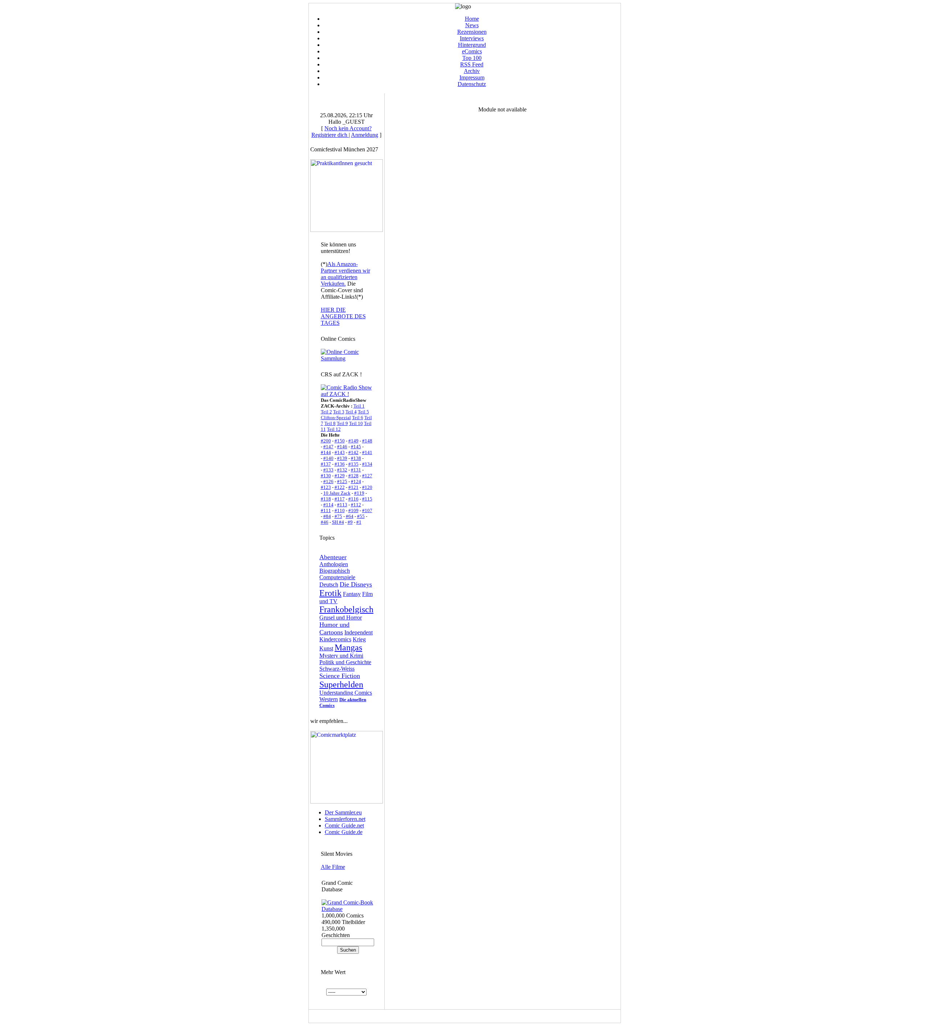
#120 (367, 487)
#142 (353, 452)
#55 (361, 516)
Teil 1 (359, 406)
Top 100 (472, 58)
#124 (356, 481)
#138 (356, 458)
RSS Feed (471, 64)
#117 (340, 499)
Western (328, 699)
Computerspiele (337, 577)
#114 (328, 504)
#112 (356, 504)
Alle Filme (333, 867)
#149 (353, 440)
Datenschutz (472, 84)
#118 (326, 499)
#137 (326, 464)
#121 (353, 487)
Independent (358, 632)
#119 (359, 493)
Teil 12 (334, 429)
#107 (367, 510)
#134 (367, 464)
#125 (342, 481)
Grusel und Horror (340, 617)
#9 (350, 522)
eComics (472, 51)
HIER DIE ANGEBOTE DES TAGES (343, 316)
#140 (328, 458)
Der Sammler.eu (343, 812)
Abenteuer (333, 557)
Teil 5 (363, 411)
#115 (367, 499)
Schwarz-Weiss (337, 669)
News (472, 25)
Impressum (471, 77)
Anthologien (333, 564)
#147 (328, 446)
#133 (328, 470)
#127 (367, 475)
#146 (342, 446)
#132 (342, 470)
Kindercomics (335, 639)
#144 (326, 452)
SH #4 (338, 522)
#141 (367, 452)
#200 (326, 440)
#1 (358, 522)
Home (472, 19)
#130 (326, 475)
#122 (340, 487)
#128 (353, 475)
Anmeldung (364, 135)
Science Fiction (339, 675)
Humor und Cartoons (334, 628)
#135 (353, 464)
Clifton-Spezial (336, 417)
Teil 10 (356, 423)
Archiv (472, 71)
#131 (356, 470)
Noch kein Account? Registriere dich (341, 131)
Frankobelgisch (346, 609)
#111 (326, 510)
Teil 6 (357, 417)
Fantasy (352, 594)
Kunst (326, 648)
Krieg (359, 639)
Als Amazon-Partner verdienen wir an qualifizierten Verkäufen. (345, 274)
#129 (340, 475)
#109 (353, 510)
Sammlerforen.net (345, 819)
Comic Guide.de (344, 832)
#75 (338, 516)
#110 (340, 510)
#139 (342, 458)
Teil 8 (330, 423)
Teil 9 (342, 423)
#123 (326, 487)
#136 (340, 464)
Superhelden (341, 684)
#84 (327, 516)
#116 (353, 499)
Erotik (330, 593)
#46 (324, 522)
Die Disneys (356, 584)
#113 (342, 504)
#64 (349, 516)
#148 (367, 440)
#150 (340, 440)
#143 (340, 452)
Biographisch (334, 571)
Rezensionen (472, 32)
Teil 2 (326, 411)
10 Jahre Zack (337, 493)
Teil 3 (338, 411)
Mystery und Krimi (341, 656)
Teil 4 (351, 411)
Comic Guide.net (344, 825)
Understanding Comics (345, 693)
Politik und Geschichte (345, 662)
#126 (328, 481)
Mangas (348, 647)
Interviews (472, 38)
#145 (356, 446)
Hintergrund (472, 45)
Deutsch (328, 584)
